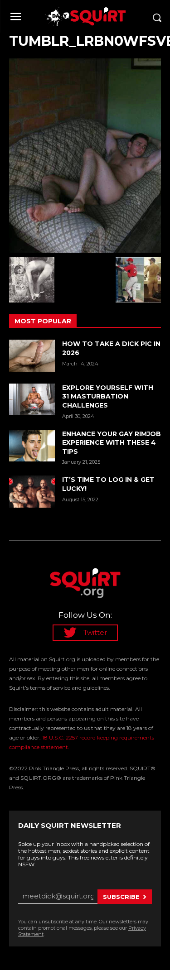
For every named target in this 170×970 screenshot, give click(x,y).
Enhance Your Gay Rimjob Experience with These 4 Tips (111, 443)
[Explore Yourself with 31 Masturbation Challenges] (32, 399)
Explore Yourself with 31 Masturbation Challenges (107, 396)
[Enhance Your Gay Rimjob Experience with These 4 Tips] (32, 445)
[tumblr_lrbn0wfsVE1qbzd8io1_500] (85, 155)
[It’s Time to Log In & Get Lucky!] (32, 491)
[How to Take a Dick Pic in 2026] (32, 355)
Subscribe (121, 896)
